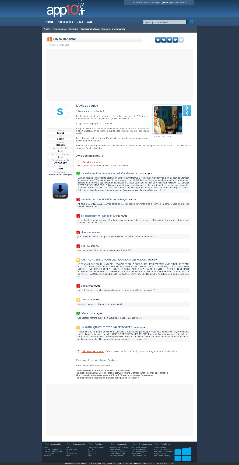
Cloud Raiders (160, 447)
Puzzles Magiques (139, 451)
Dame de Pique (138, 449)
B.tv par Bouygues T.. (53, 449)
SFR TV (69, 447)
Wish (68, 456)
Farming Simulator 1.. (119, 451)
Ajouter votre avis (93, 351)
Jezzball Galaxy (117, 449)
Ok (172, 464)
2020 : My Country (162, 449)
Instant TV (92, 451)
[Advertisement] (119, 74)
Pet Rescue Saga (117, 454)
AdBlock (47, 456)
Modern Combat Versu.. (120, 447)
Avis (89, 21)
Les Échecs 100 (139, 456)
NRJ (90, 456)
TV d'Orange (71, 449)
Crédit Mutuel (71, 454)
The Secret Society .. (163, 456)
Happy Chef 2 (160, 454)
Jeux (80, 21)
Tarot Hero (136, 454)
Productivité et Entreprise (60, 174)
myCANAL (92, 454)
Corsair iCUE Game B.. (54, 451)
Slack (46, 447)
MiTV (68, 451)
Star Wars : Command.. (164, 451)
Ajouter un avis (91, 162)
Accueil (49, 21)
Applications (65, 21)
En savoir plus (163, 464)
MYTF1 (91, 449)
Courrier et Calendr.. (96, 447)
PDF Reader (49, 454)
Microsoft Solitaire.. (140, 447)
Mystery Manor (116, 456)
